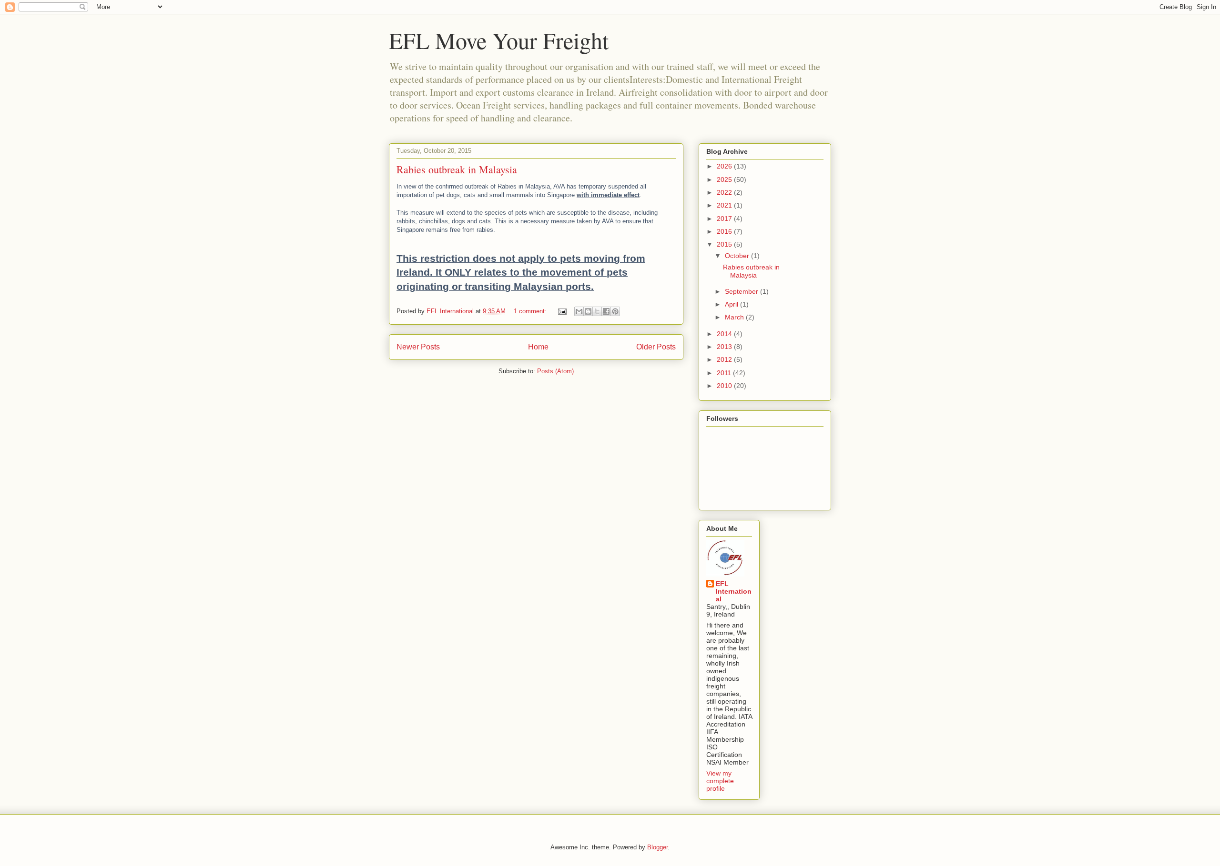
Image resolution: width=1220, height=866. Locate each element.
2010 (725, 385)
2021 (725, 205)
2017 (725, 218)
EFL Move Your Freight (499, 40)
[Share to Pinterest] (615, 311)
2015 (725, 244)
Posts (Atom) (555, 371)
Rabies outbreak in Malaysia (456, 169)
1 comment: (531, 311)
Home (538, 347)
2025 (725, 179)
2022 (725, 192)
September (742, 291)
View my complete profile (720, 780)
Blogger (657, 847)
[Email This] (579, 311)
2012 (725, 359)
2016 (725, 231)
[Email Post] (562, 311)
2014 (725, 334)
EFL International (734, 591)
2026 (725, 166)
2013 (725, 346)
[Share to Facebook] (606, 311)
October (738, 255)
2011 (725, 373)
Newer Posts (418, 347)
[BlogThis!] (588, 311)
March (735, 317)
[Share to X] (597, 311)
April (732, 304)
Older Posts (656, 347)
